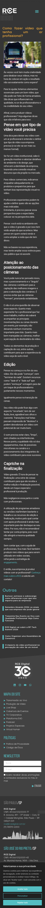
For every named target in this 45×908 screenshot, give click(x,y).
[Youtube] (25, 685)
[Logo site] (9, 11)
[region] (22, 885)
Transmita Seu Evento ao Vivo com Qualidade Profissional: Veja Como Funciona (22, 618)
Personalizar (23, 896)
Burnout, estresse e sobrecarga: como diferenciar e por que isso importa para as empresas (21, 598)
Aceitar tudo (23, 889)
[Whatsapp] (30, 685)
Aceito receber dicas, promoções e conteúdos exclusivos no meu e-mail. (22, 778)
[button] (37, 11)
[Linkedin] (14, 685)
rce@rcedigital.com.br (14, 824)
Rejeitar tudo (22, 902)
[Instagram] (19, 685)
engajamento (10, 562)
